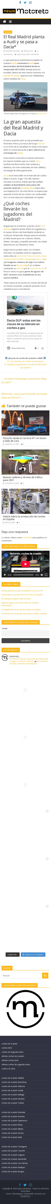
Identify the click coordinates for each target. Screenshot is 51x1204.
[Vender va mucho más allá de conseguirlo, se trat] (26, 928)
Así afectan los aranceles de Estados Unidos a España (24, 613)
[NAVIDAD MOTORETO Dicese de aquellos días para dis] (26, 690)
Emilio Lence (28, 51)
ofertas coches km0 (10, 1060)
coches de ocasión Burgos (13, 1171)
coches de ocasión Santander (14, 1159)
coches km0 (7, 1048)
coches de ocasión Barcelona (14, 1082)
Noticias (8, 32)
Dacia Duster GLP (38, 268)
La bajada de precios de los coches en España (21, 609)
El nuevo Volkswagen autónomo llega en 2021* (24, 380)
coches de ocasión (9, 1043)
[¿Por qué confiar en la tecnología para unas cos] (26, 737)
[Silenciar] (42, 575)
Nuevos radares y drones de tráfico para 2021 (22, 479)
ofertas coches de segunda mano (16, 1064)
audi (18, 54)
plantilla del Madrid (12, 75)
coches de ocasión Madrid (13, 1078)
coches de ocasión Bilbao (12, 1129)
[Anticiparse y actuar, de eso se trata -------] (26, 880)
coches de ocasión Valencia (13, 1086)
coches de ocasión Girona (13, 1133)
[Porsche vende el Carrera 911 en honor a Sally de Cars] (26, 412)
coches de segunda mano (12, 1052)
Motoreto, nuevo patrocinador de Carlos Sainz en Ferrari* (24, 395)
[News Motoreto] (4, 21)
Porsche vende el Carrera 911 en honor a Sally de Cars (24, 440)
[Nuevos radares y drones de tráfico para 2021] (26, 451)
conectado (27, 537)
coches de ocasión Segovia (13, 1155)
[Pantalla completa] (46, 575)
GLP (28, 54)
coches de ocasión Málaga (13, 1094)
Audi (31, 63)
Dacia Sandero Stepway (22, 259)
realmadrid (34, 54)
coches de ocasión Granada (13, 1112)
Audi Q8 (19, 268)
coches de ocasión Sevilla (12, 1090)
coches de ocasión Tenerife (13, 1150)
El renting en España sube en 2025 (16, 598)
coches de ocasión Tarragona (14, 1146)
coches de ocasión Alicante (13, 1098)
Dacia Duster (42, 113)
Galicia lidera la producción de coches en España (24, 518)
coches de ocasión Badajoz (13, 1167)
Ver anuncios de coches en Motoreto (27, 361)
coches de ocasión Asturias (13, 1116)
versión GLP (22, 256)
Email (4, 628)
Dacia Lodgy (40, 259)
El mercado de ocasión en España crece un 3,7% (22, 590)
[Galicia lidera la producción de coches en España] (26, 490)
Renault (41, 143)
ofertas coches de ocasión (13, 1056)
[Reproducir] (5, 575)
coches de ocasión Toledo (13, 1103)
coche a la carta (8, 1068)
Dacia (23, 54)
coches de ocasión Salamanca (14, 1120)
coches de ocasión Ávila (12, 1137)
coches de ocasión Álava (12, 1124)
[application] (26, 564)
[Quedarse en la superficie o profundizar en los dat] (26, 833)
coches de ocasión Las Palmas (15, 1163)
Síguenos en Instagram (34, 954)
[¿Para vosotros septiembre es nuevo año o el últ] (26, 785)
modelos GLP (27, 188)
